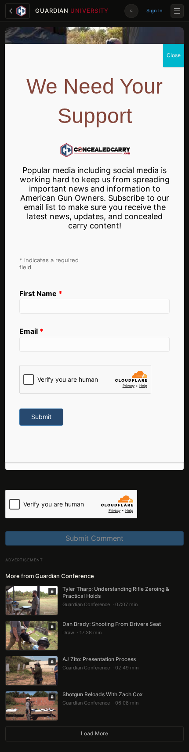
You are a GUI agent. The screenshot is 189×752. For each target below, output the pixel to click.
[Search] (131, 11)
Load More (94, 733)
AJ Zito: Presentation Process (99, 659)
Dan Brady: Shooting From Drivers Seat (111, 624)
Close (174, 55)
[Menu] (177, 11)
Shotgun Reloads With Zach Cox (102, 694)
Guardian (72, 10)
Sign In (154, 10)
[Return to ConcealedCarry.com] (17, 11)
